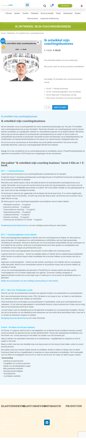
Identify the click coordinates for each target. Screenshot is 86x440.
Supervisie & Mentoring (49, 18)
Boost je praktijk (47, 13)
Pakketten (35, 13)
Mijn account (26, 412)
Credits (3, 428)
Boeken (78, 13)
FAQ (2, 412)
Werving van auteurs (50, 415)
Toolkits (25, 13)
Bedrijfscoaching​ (71, 422)
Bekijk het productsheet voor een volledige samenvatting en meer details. (29, 281)
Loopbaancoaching (71, 412)
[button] (27, 4)
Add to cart (60, 107)
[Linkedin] (47, 422)
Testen (58, 13)
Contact (3, 415)
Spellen (17, 13)
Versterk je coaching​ (72, 415)
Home (3, 33)
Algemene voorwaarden (8, 424)
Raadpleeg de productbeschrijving (14, 225)
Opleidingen (68, 13)
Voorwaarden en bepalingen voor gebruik (9, 420)
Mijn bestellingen (28, 415)
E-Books (8, 13)
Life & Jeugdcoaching (72, 419)
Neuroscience (32, 18)
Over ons (46, 412)
